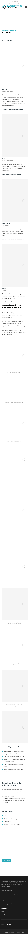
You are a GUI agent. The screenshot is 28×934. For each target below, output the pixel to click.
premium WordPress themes (19, 930)
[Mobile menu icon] (26, 7)
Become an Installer (6, 924)
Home (2, 911)
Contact (3, 918)
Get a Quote (4, 914)
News (2, 921)
